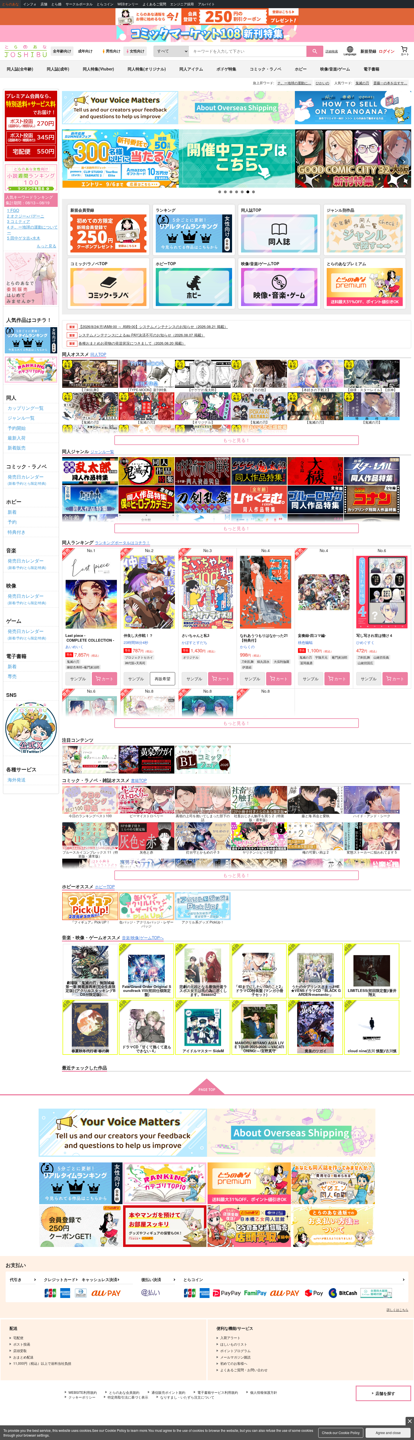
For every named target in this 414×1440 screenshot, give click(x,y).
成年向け (85, 51)
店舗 (44, 4)
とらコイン (105, 4)
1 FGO (13, 210)
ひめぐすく (365, 642)
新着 (12, 512)
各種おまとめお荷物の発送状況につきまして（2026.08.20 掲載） (132, 343)
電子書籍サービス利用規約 (217, 1392)
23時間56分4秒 (136, 642)
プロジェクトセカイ (139, 657)
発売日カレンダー (27, 479)
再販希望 (162, 678)
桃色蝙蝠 (305, 642)
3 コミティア (18, 221)
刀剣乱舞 (247, 661)
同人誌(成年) (58, 69)
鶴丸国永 (263, 661)
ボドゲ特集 (226, 69)
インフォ (30, 4)
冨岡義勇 (306, 663)
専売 (12, 676)
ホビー (301, 69)
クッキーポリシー (81, 1397)
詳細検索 (332, 51)
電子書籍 (371, 69)
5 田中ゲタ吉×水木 (23, 238)
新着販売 (17, 447)
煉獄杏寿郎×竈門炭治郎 (83, 667)
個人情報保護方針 (263, 1392)
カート (107, 678)
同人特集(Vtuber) (98, 69)
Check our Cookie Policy (341, 1432)
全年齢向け (62, 51)
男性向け (113, 51)
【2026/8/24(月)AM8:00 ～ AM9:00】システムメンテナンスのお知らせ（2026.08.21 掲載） (153, 326)
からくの (247, 646)
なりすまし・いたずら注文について (187, 1397)
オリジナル (191, 657)
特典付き (17, 532)
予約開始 (17, 428)
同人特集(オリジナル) (147, 69)
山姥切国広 (365, 663)
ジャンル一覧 (21, 418)
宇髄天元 (321, 657)
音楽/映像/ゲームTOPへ (143, 937)
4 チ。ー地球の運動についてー (32, 229)
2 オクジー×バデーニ (25, 216)
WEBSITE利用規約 (82, 1392)
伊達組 (246, 667)
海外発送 (17, 779)
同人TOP (98, 354)
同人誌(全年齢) (20, 69)
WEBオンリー (127, 4)
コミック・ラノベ (265, 69)
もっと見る (46, 246)
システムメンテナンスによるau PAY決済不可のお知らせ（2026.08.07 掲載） (142, 335)
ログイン (387, 51)
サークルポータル (79, 4)
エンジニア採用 (182, 4)
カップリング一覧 (26, 408)
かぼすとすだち (194, 642)
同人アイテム (191, 69)
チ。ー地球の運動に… (294, 82)
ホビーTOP (105, 886)
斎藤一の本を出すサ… (390, 82)
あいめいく (74, 646)
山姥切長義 (381, 657)
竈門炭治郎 (339, 657)
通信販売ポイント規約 (168, 1392)
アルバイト (206, 4)
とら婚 (56, 4)
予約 (12, 522)
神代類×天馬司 (135, 663)
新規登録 (368, 51)
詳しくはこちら (397, 1309)
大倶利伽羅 (281, 661)
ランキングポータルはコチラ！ (122, 542)
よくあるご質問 (154, 4)
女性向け (137, 51)
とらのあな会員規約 (124, 1392)
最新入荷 (17, 438)
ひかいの (322, 82)
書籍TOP (139, 780)
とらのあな (10, 4)
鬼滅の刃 (362, 82)
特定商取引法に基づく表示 (128, 1397)
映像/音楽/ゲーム (335, 69)
